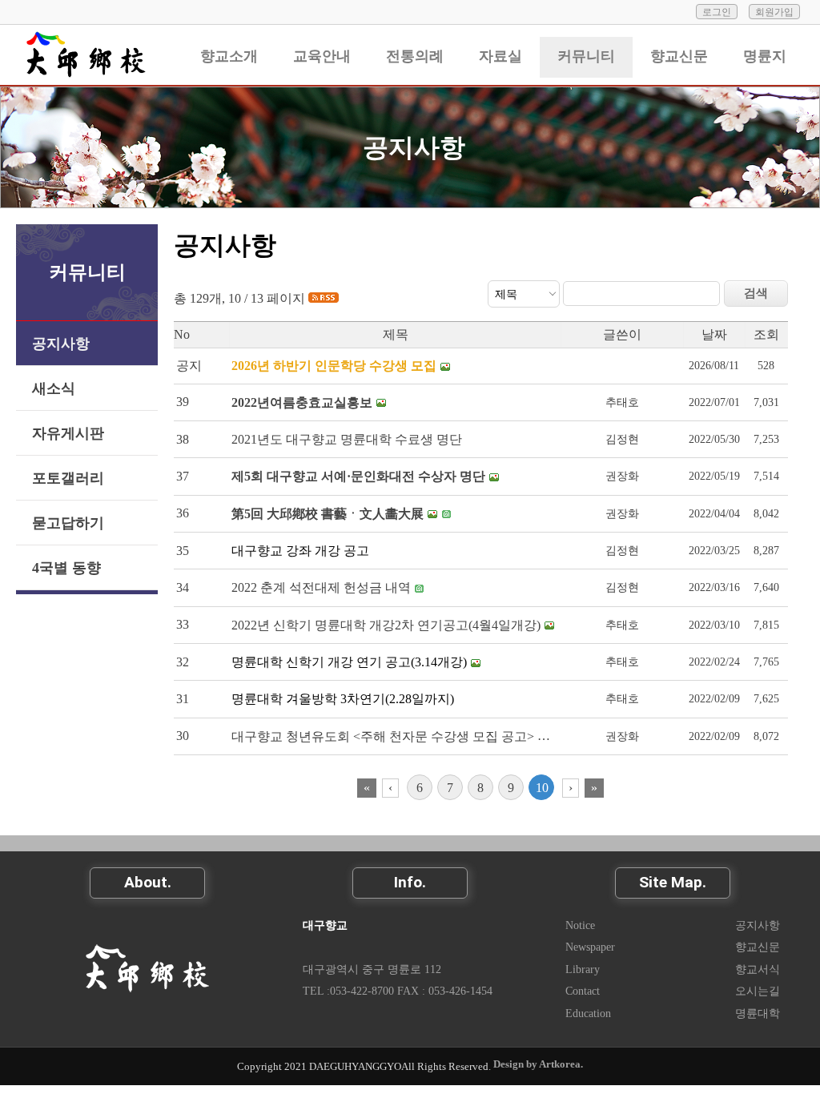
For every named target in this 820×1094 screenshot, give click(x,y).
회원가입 (774, 12)
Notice (580, 925)
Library (582, 969)
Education (588, 1013)
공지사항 (414, 147)
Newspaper (590, 946)
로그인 (716, 12)
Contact (582, 990)
